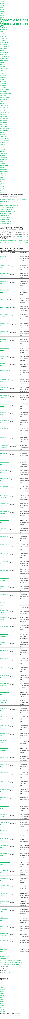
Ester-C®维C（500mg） (6, 209)
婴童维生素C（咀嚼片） (6, 215)
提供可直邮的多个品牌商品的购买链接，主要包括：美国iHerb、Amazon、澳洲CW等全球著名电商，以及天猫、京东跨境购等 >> (14, 242)
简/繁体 (1, 7)
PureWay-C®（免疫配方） (6, 213)
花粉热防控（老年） (4, 626)
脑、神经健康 (3, 34)
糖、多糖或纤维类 (4, 58)
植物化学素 (2, 66)
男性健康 (2, 103)
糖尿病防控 (2, 32)
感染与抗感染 (3, 114)
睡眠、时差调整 (3, 124)
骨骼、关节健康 (3, 44)
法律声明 (2, 999)
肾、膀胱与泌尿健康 (4, 42)
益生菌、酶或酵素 (4, 69)
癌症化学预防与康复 (4, 128)
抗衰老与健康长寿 (4, 106)
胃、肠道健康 (3, 85)
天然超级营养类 (3, 157)
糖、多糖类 (2, 143)
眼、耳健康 (2, 110)
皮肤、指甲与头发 (4, 108)
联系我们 (2, 1007)
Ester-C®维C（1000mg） (6, 217)
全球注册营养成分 (4, 165)
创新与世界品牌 (3, 159)
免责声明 (2, 1001)
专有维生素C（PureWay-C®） (7, 211)
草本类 (1, 71)
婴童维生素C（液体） (5, 219)
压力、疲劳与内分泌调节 (5, 93)
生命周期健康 (3, 75)
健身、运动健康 (3, 122)
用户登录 (2, 3)
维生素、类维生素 (4, 60)
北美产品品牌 (3, 173)
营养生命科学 (3, 136)
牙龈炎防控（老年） (4, 307)
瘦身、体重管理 (3, 120)
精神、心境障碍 (3, 48)
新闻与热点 (2, 15)
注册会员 (2, 5)
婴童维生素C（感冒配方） (6, 223)
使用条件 (2, 993)
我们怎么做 (2, 989)
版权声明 (2, 1003)
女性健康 (2, 101)
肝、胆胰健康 (3, 40)
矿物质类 (2, 62)
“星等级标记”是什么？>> (12, 960)
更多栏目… (2, 50)
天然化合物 (2, 64)
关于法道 (2, 987)
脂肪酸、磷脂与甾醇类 (5, 56)
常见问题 (2, 17)
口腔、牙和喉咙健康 (4, 112)
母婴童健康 (2, 134)
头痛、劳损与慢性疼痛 (5, 97)
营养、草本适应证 (4, 52)
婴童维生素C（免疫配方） (6, 221)
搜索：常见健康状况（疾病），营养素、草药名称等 (11, 194)
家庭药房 (2, 9)
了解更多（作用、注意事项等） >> (20, 236)
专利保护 (2, 1005)
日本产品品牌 (3, 177)
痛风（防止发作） (4, 757)
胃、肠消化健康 (3, 38)
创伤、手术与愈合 (4, 130)
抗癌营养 (2, 167)
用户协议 (2, 997)
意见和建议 (2, 1011)
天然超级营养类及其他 (5, 73)
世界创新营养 (3, 163)
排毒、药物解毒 (3, 116)
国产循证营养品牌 (4, 169)
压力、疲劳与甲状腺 (4, 46)
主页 (1, 199)
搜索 (2, 1)
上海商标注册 (17, 1016)
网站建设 (22, 1016)
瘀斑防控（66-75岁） (5, 299)
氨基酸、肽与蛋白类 (4, 54)
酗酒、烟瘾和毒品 (4, 118)
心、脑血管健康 (3, 29)
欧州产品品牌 (3, 175)
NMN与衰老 (2, 161)
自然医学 (2, 11)
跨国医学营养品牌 (4, 171)
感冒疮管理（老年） (4, 570)
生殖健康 (2, 132)
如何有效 (2, 13)
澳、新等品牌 (3, 180)
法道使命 (2, 991)
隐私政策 (2, 995)
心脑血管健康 (3, 77)
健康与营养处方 (3, 27)
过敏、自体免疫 (3, 99)
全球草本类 (2, 155)
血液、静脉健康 (3, 126)
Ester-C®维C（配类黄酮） (6, 207)
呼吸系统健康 (3, 36)
